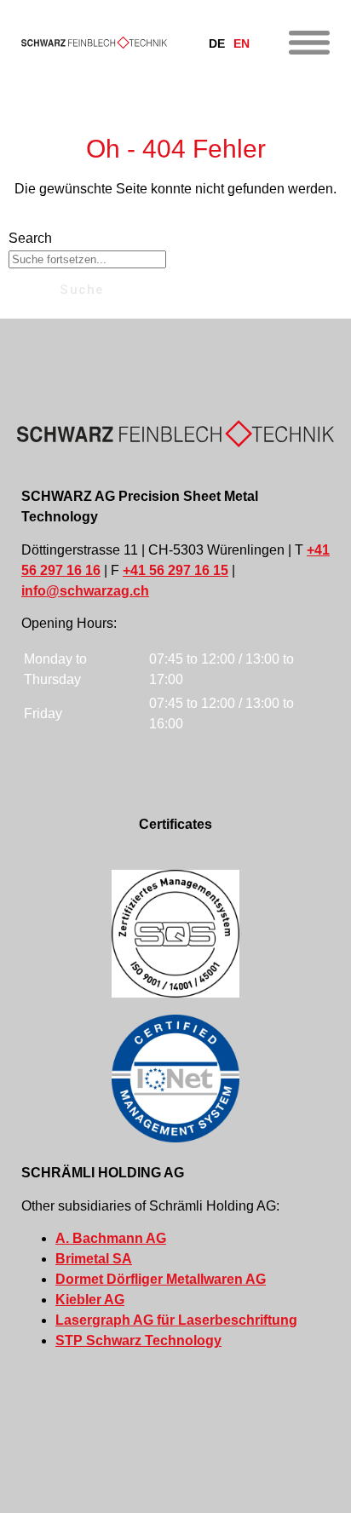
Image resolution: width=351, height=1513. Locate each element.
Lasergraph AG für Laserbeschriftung (176, 1320)
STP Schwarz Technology (138, 1340)
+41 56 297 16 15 (175, 570)
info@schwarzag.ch (85, 591)
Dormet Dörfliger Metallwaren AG (160, 1279)
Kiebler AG (89, 1299)
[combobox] (87, 259)
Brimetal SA (93, 1258)
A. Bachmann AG (110, 1238)
